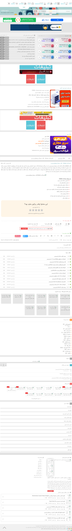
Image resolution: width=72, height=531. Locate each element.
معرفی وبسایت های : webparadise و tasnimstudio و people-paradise (21, 47)
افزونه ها (68, 336)
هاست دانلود (43, 528)
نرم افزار (68, 349)
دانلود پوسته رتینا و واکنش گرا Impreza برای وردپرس (57, 281)
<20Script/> (5, 11)
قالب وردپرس (61, 158)
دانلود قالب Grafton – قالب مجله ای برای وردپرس (58, 284)
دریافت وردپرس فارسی (37, 477)
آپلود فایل (69, 450)
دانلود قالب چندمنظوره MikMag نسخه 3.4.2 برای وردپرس (56, 259)
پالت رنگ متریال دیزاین (37, 475)
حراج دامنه (69, 446)
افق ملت (69, 410)
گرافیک (69, 353)
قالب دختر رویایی (18, 297)
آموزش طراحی (67, 324)
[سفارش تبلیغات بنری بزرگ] (36, 69)
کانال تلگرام (25, 236)
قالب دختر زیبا (53, 308)
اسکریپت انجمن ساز (31, 37)
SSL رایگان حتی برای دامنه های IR (42, 97)
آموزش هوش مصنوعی (67, 439)
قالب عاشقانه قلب (29, 308)
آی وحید (58, 528)
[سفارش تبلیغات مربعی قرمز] (30, 83)
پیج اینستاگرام (17, 236)
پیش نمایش (57, 224)
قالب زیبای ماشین (41, 297)
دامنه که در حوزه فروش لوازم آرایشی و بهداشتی (26, 51)
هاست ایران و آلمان (45, 139)
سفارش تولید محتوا (67, 421)
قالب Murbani (68, 247)
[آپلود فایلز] (52, 21)
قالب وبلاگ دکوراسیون (6, 297)
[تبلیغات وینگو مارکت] (36, 361)
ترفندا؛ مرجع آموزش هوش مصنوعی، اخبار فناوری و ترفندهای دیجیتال (22, 42)
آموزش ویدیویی (67, 328)
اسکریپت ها (68, 334)
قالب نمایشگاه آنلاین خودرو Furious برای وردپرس (63, 369)
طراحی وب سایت (63, 528)
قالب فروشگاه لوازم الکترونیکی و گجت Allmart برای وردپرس (61, 377)
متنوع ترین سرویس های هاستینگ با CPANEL (40, 90)
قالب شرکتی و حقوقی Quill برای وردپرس (59, 278)
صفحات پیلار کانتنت (31, 54)
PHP (68, 326)
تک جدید (69, 435)
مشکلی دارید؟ (47, 224)
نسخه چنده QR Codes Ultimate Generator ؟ (26, 49)
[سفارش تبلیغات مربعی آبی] (41, 83)
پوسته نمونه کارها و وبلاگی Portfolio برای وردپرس (56, 507)
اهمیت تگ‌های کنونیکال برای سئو (28, 56)
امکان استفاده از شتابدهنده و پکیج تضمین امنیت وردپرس (38, 104)
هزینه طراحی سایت (67, 417)
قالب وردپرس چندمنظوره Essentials (65, 373)
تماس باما (39, 463)
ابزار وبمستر (68, 330)
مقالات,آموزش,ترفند (67, 347)
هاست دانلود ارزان (68, 442)
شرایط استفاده (38, 473)
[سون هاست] (19, 21)
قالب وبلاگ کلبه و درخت (65, 310)
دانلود (66, 224)
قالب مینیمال (64, 247)
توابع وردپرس (39, 470)
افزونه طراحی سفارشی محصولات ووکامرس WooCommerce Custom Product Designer (48, 496)
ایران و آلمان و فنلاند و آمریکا (43, 146)
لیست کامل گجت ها (36, 398)
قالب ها (3, 163)
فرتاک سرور (69, 134)
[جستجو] (35, 11)
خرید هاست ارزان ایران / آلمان (65, 88)
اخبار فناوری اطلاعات (66, 332)
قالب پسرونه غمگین (41, 308)
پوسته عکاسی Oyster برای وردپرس (60, 256)
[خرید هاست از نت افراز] (36, 73)
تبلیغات (40, 459)
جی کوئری (68, 338)
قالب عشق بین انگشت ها (65, 298)
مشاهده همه (41, 35)
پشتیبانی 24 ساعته (45, 148)
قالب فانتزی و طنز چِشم (29, 298)
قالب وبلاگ (68, 345)
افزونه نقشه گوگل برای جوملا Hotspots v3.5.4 (56, 518)
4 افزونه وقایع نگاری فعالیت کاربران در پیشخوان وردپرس (54, 512)
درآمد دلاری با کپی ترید (67, 414)
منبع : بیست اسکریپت (32, 224)
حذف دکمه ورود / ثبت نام (30, 58)
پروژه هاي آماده (67, 351)
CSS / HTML (67, 325)
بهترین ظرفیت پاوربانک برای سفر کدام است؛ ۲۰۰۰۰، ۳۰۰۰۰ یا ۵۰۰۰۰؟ (22, 40)
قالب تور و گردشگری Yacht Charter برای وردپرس (58, 261)
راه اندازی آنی (46, 99)
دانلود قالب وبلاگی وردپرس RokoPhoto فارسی (58, 270)
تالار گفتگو (39, 466)
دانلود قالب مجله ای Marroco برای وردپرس (59, 273)
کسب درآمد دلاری (68, 424)
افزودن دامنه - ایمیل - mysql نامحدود (42, 92)
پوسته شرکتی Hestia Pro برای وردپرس (59, 287)
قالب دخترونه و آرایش (53, 297)
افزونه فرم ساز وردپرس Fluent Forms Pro (57, 501)
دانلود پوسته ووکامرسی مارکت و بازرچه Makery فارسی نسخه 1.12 (55, 264)
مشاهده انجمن (3, 35)
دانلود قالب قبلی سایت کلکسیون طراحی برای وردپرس (57, 267)
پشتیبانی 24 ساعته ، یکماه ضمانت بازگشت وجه (40, 102)
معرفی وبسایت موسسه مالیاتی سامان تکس (26, 44)
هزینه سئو (69, 406)
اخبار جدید (69, 428)
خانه (69, 158)
